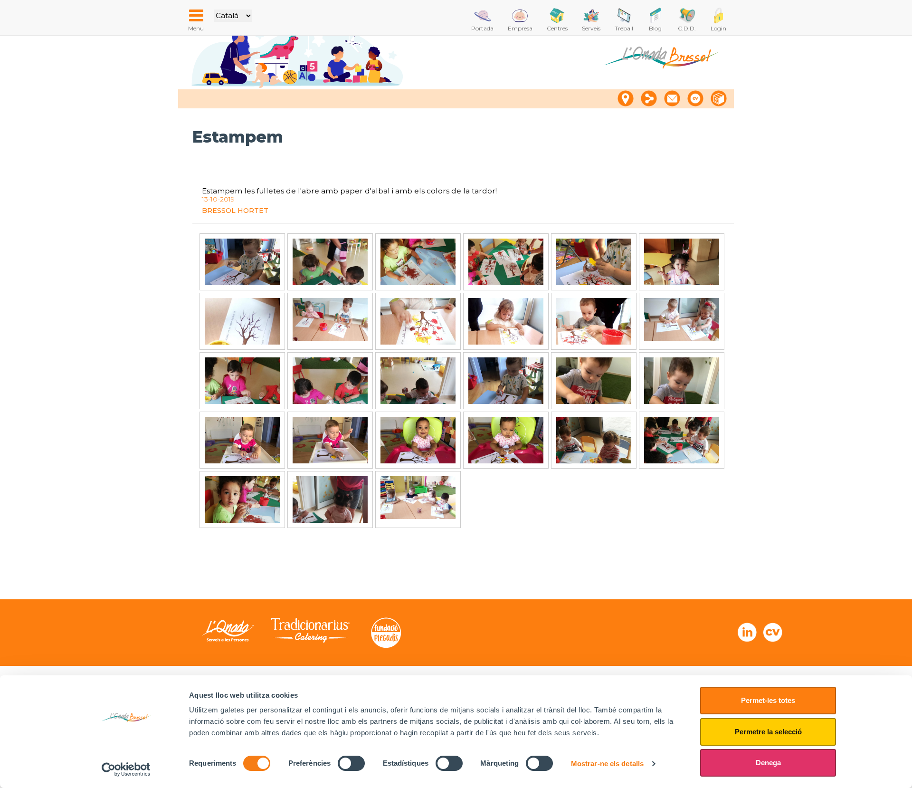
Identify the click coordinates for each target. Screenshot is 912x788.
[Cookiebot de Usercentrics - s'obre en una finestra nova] (126, 769)
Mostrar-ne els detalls (607, 763)
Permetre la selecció (768, 732)
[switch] (351, 763)
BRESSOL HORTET (235, 210)
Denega (768, 763)
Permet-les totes (768, 700)
